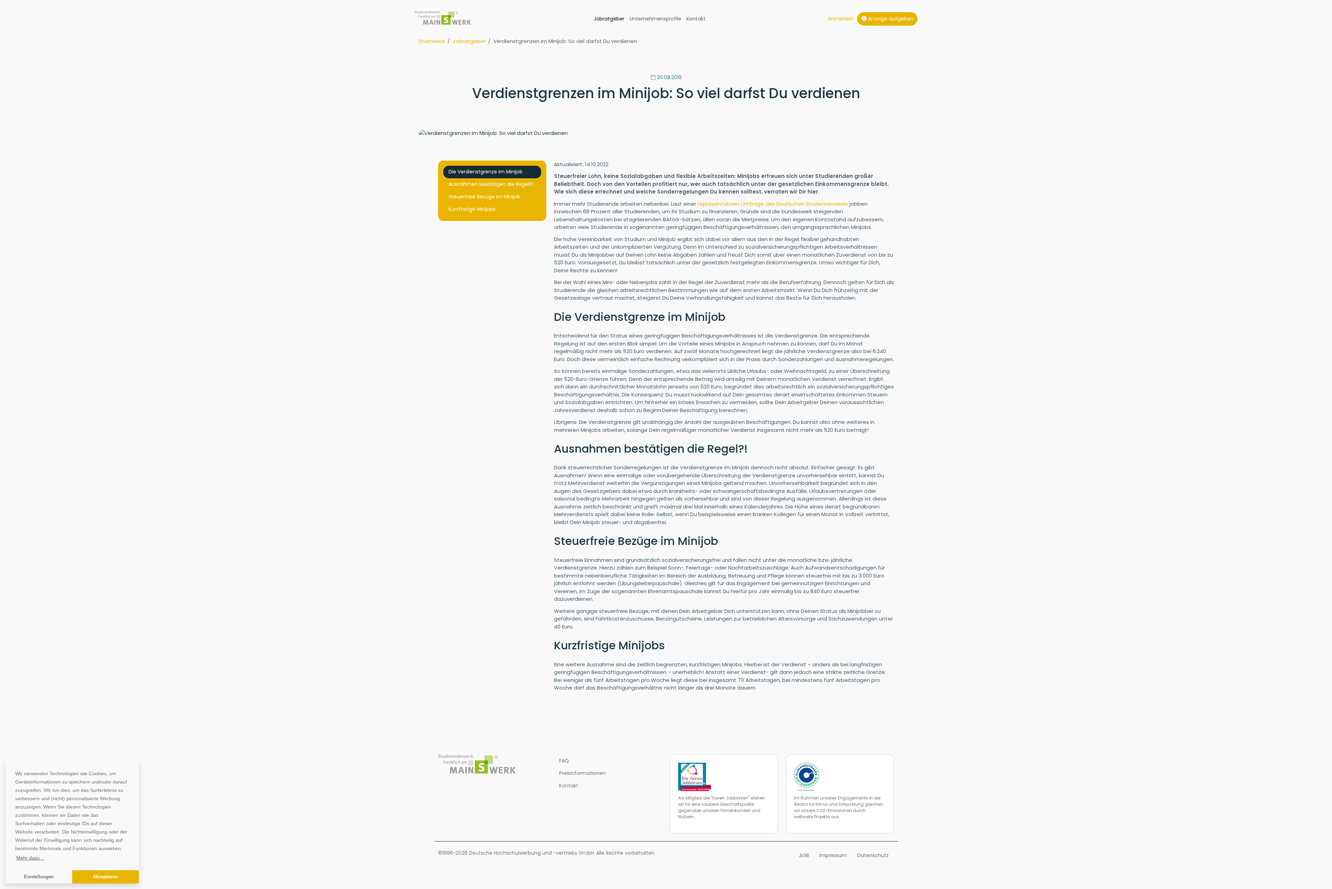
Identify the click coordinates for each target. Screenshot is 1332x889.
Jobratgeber (609, 18)
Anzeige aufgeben (889, 18)
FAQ (564, 760)
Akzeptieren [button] (105, 876)
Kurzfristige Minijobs (472, 209)
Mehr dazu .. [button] (30, 858)
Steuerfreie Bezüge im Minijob (484, 196)
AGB (804, 855)
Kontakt (696, 18)
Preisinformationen (582, 773)
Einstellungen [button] (39, 876)
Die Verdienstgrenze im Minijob (486, 171)
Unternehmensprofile (655, 18)
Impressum (833, 855)
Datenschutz (873, 855)
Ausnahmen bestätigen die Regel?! (491, 184)
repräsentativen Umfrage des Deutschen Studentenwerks (773, 203)
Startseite (432, 41)
